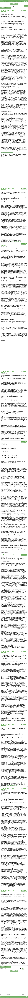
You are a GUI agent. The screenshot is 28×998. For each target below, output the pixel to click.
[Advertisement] (14, 172)
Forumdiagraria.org (5, 996)
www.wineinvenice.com (16, 241)
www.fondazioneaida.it (12, 785)
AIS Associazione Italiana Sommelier (11, 1)
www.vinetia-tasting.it (5, 721)
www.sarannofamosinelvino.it (7, 150)
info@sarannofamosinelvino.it (7, 152)
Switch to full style (14, 3)
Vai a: (1, 968)
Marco (22, 10)
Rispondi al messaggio (5, 7)
